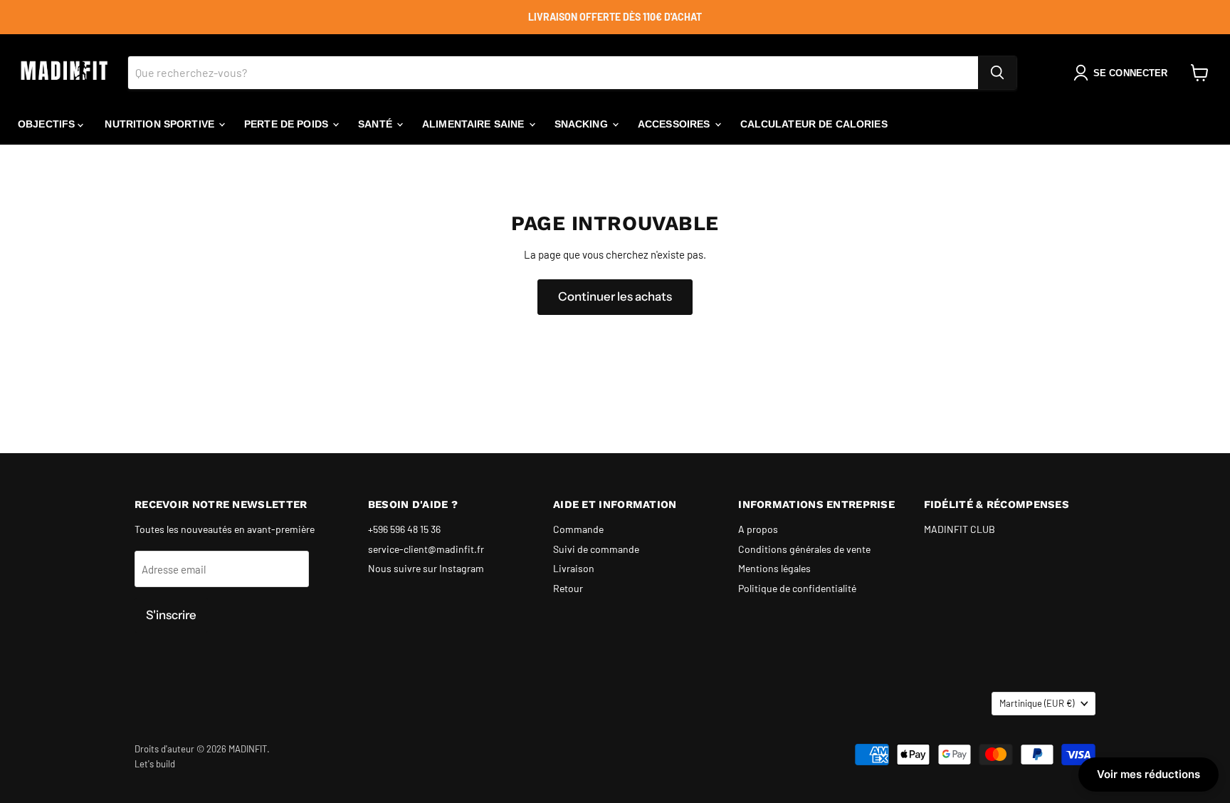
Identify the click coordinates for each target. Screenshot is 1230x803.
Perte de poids (287, 124)
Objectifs (48, 124)
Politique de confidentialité (797, 588)
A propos (758, 529)
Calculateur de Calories (814, 124)
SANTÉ (376, 124)
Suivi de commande (596, 549)
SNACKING (582, 124)
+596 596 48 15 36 (404, 529)
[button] (1123, 72)
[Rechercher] (997, 72)
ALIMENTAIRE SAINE (474, 124)
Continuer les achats (615, 296)
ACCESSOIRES (675, 124)
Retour (568, 588)
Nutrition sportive (161, 124)
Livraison (573, 568)
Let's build (155, 764)
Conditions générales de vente (804, 549)
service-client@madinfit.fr (426, 549)
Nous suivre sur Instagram (426, 568)
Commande (578, 529)
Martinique (1036, 703)
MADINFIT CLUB (959, 529)
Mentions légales (774, 568)
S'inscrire (171, 615)
